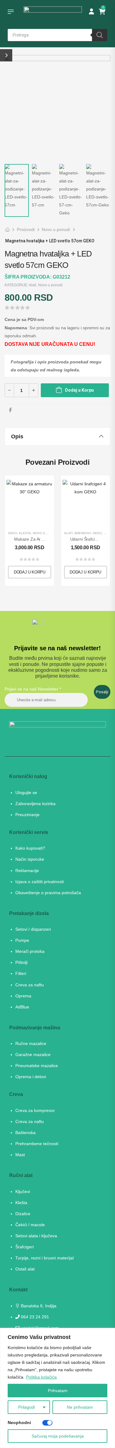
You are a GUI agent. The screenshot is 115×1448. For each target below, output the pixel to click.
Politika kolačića (41, 1377)
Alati (32, 285)
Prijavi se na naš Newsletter (33, 689)
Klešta (25, 533)
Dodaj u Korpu (79, 390)
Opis (17, 436)
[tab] (57, 436)
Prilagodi (26, 1407)
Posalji (102, 692)
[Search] (99, 35)
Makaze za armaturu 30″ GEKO (44, 539)
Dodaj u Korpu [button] (29, 572)
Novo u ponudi (56, 229)
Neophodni (19, 1422)
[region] (57, 1388)
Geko (12, 533)
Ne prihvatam (80, 1407)
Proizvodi (26, 229)
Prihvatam (57, 1390)
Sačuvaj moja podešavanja (58, 1436)
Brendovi (83, 533)
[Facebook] (10, 410)
